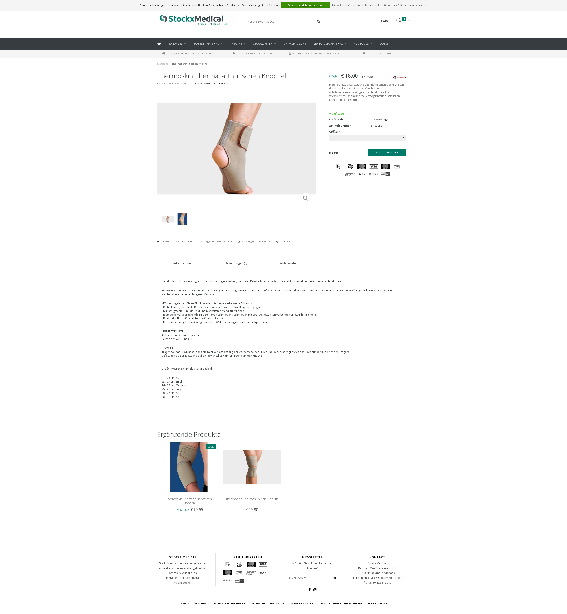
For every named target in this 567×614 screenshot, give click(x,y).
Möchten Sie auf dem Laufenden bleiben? (312, 566)
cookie (184, 603)
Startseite (163, 63)
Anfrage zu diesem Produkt (217, 241)
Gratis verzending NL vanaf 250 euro (191, 53)
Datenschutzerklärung (267, 603)
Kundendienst (378, 603)
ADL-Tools (361, 43)
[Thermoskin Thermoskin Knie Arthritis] (252, 467)
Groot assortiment (380, 53)
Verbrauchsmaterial (328, 43)
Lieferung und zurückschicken (340, 603)
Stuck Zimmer (262, 43)
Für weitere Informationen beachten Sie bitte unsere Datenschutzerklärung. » (380, 5)
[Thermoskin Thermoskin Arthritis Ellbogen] (188, 467)
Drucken (285, 241)
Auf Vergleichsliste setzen (256, 241)
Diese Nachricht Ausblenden (305, 5)
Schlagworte (287, 263)
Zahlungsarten (301, 603)
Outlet (385, 43)
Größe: (334, 132)
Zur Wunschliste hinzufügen (176, 241)
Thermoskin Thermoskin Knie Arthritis (252, 499)
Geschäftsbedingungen (228, 603)
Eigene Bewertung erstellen (211, 83)
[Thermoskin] (399, 77)
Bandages (176, 43)
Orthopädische (295, 43)
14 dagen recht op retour (254, 53)
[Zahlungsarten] (338, 166)
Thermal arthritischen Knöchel (190, 63)
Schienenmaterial (206, 43)
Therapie (236, 43)
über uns (200, 603)
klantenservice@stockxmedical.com (380, 578)
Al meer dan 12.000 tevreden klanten (317, 53)
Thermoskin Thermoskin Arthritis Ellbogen (189, 501)
